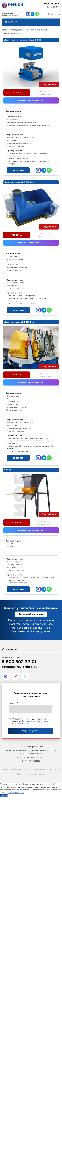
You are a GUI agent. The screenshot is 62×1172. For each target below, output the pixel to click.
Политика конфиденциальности (16, 769)
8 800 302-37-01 (51, 4)
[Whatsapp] (37, 14)
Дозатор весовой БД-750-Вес (19, 322)
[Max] (28, 14)
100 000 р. (17, 92)
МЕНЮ (12, 22)
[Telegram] (32, 14)
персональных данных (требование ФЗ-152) (30, 722)
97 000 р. (16, 522)
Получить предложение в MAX (31, 100)
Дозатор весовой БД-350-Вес (19, 182)
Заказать (18, 170)
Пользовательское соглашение (31, 774)
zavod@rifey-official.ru (20, 667)
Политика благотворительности (46, 769)
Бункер (8, 470)
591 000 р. (16, 375)
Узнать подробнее (16, 792)
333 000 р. (16, 235)
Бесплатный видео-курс (31, 614)
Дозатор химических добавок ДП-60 (22, 40)
